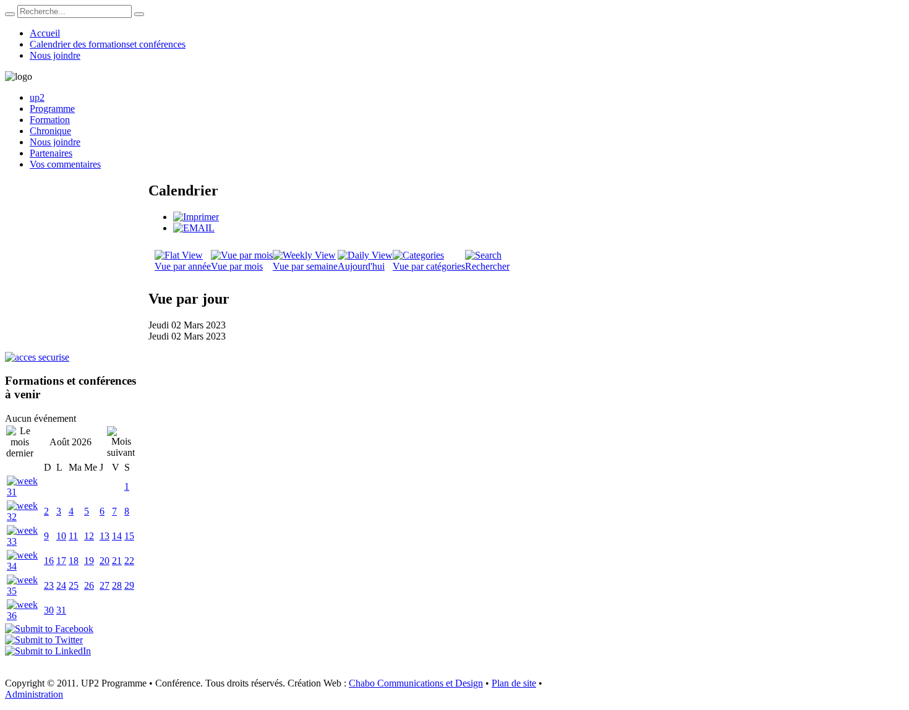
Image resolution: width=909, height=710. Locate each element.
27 (104, 585)
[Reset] (139, 14)
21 (117, 560)
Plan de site (514, 683)
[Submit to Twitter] (44, 640)
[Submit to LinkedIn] (48, 651)
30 (49, 610)
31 (61, 610)
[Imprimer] (196, 217)
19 (89, 560)
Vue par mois (237, 266)
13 (104, 536)
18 (74, 560)
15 (129, 536)
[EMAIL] (194, 228)
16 (49, 560)
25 (74, 585)
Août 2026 (70, 442)
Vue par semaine (305, 266)
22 (129, 560)
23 (49, 585)
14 (117, 536)
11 (73, 536)
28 (117, 585)
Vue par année (183, 266)
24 (61, 585)
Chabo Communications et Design (416, 683)
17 (61, 560)
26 (89, 585)
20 (104, 560)
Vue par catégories (429, 266)
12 (89, 536)
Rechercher (487, 266)
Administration (34, 694)
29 (129, 585)
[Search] (10, 14)
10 (61, 536)
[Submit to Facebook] (49, 628)
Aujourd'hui (361, 266)
